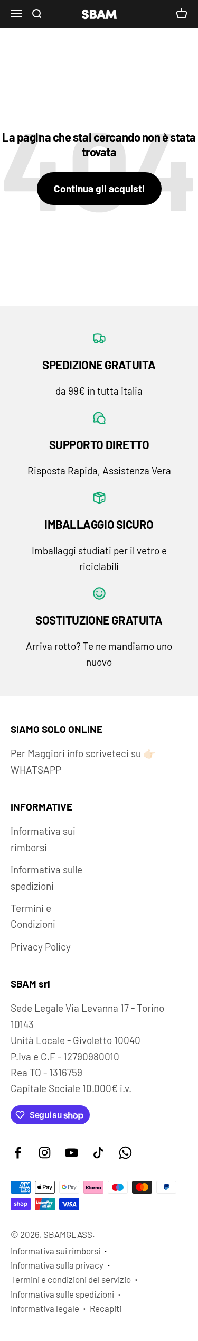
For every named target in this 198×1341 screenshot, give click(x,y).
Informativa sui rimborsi (43, 839)
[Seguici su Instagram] (44, 1153)
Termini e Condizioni (33, 916)
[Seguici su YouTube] (71, 1153)
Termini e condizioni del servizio (71, 1279)
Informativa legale (45, 1308)
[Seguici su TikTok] (98, 1153)
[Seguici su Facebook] (18, 1153)
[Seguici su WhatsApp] (125, 1153)
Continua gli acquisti (99, 188)
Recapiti (105, 1308)
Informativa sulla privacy (57, 1265)
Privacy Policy (41, 946)
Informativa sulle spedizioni (46, 877)
